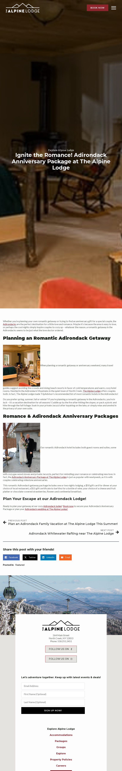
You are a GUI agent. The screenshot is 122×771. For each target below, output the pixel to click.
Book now (68, 506)
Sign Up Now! (53, 710)
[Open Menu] (113, 7)
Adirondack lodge (52, 506)
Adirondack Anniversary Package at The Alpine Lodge (39, 477)
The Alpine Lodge (92, 390)
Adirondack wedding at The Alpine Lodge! (46, 509)
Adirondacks (9, 324)
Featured (19, 564)
